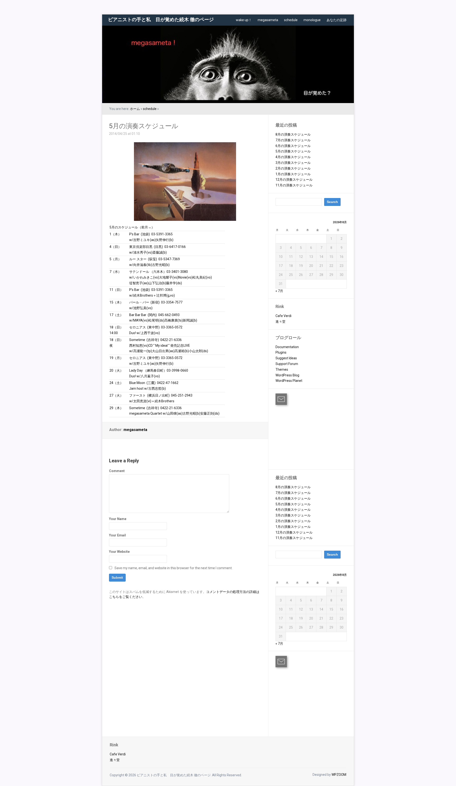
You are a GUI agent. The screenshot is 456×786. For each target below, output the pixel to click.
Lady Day (136, 370)
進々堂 (280, 321)
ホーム (135, 109)
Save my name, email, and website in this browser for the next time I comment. (173, 568)
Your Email (117, 535)
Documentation (287, 347)
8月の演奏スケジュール (293, 134)
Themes (282, 369)
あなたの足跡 (337, 20)
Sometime (137, 340)
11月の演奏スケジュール (294, 185)
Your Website (119, 552)
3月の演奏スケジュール (293, 163)
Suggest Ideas (286, 358)
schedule (291, 20)
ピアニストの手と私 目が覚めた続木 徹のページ (161, 19)
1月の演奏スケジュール (293, 174)
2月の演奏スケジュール (293, 168)
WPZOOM (339, 775)
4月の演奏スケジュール (293, 157)
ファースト (137, 395)
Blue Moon (137, 383)
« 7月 (279, 291)
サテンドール (139, 272)
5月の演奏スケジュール (143, 126)
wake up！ (244, 20)
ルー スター (138, 259)
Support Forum (287, 364)
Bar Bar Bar (137, 315)
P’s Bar (134, 234)
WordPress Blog (287, 375)
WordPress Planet (289, 381)
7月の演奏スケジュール (293, 140)
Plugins (281, 352)
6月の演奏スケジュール (293, 146)
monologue (312, 20)
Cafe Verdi (283, 316)
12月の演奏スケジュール (294, 179)
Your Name (117, 519)
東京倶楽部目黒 (140, 247)
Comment (117, 471)
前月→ (146, 227)
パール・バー (139, 302)
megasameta (268, 20)
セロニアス (137, 327)
